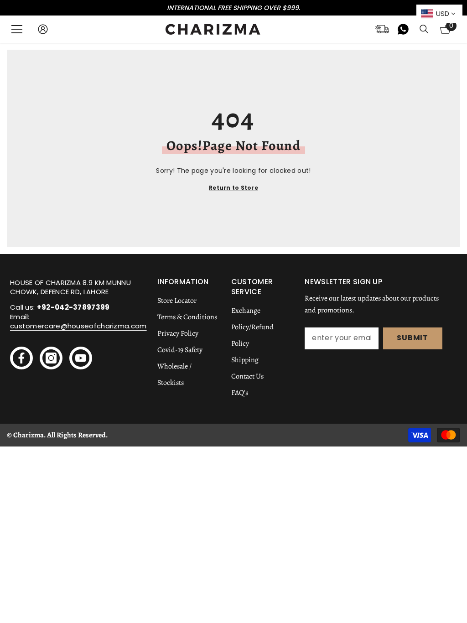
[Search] (424, 29)
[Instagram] (51, 358)
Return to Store (233, 188)
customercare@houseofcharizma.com (78, 326)
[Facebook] (21, 358)
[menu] (16, 29)
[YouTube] (80, 358)
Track (382, 29)
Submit (412, 337)
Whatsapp (403, 29)
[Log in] (43, 29)
